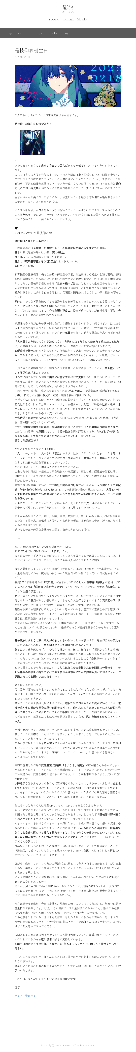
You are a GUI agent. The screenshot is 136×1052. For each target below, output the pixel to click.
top (9, 33)
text (30, 33)
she (20, 33)
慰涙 (68, 7)
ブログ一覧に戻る (25, 996)
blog (65, 33)
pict (41, 33)
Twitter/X (68, 19)
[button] (32, 142)
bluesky (82, 19)
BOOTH (54, 19)
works (53, 33)
